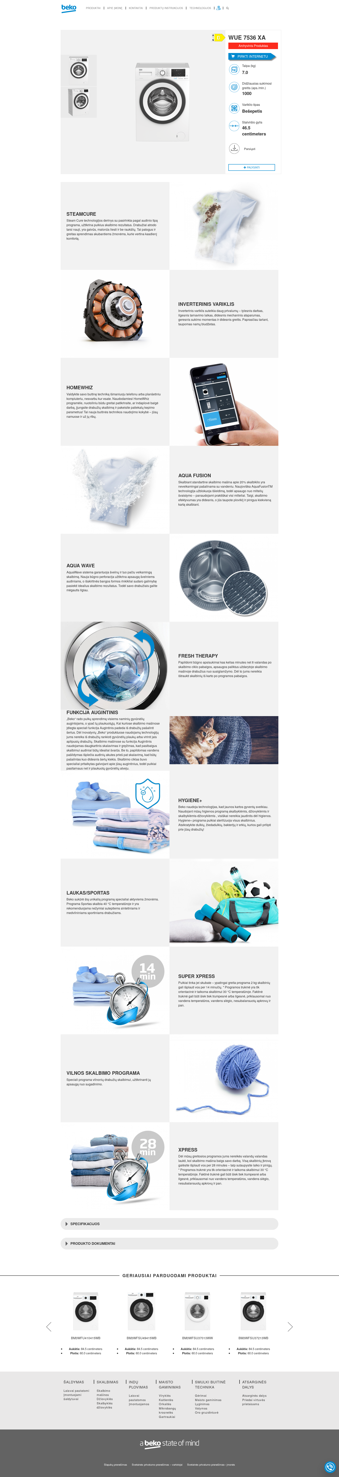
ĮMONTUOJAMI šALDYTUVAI (72, 1397)
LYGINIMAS (202, 1404)
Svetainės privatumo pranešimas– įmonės (211, 1464)
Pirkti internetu (253, 56)
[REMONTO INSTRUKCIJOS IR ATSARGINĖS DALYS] (218, 7)
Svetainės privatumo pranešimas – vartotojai (157, 1464)
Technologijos (200, 8)
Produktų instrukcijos (166, 8)
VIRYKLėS (165, 1395)
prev (48, 1327)
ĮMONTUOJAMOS (139, 1404)
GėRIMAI (201, 1395)
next (290, 1327)
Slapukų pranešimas (115, 1464)
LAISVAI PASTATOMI (76, 1390)
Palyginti (253, 167)
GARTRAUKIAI (167, 1417)
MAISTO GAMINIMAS (208, 1400)
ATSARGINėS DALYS (254, 1395)
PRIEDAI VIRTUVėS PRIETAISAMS (253, 1402)
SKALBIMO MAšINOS (103, 1392)
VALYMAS (201, 1408)
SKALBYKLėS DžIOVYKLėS (105, 1405)
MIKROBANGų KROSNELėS (167, 1410)
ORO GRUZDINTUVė (207, 1412)
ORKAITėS (165, 1404)
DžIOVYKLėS (105, 1399)
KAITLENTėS (166, 1400)
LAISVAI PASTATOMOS (137, 1397)
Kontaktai (136, 8)
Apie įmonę (114, 8)
